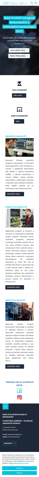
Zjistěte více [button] (13, 194)
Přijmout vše (19, 468)
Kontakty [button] (8, 443)
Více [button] (18, 121)
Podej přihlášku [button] (18, 56)
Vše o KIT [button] (18, 95)
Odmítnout (19, 473)
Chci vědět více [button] (17, 50)
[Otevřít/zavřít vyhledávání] (32, 3)
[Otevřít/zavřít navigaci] (35, 3)
